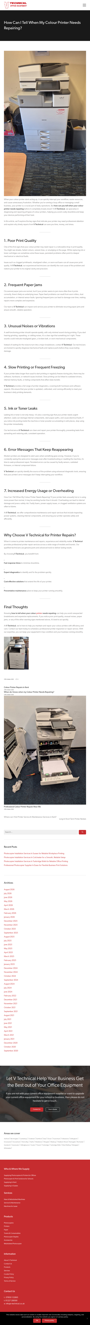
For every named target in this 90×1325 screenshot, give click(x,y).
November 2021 (10, 1004)
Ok (37, 1320)
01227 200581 (11, 1301)
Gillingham (73, 1139)
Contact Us (36, 1109)
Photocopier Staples (11, 1237)
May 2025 (8, 949)
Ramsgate (72, 1142)
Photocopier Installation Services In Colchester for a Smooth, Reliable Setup (35, 858)
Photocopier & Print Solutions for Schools (18, 1179)
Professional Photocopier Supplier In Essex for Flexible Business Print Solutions (36, 865)
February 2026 (10, 913)
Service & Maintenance (12, 1203)
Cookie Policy (9, 1274)
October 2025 (10, 929)
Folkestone (65, 1139)
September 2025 (11, 933)
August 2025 (9, 937)
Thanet (38, 1145)
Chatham (32, 1139)
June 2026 (8, 898)
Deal (44, 1139)
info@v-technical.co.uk (15, 1304)
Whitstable (7, 1148)
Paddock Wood (63, 1142)
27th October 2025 (9, 679)
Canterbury (23, 1139)
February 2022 (10, 996)
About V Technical (10, 1260)
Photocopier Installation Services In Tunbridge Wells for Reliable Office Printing (36, 862)
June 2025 (8, 945)
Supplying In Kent (10, 1182)
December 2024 (10, 968)
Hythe (32, 1142)
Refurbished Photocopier (13, 1244)
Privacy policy (49, 1320)
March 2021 (9, 1035)
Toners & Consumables (12, 1233)
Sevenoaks (15, 1145)
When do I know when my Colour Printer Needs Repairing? (29, 692)
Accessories (8, 1240)
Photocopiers (9, 1223)
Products (7, 1267)
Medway (53, 1142)
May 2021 (8, 1027)
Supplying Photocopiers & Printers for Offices (20, 1175)
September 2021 (11, 1012)
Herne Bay (25, 1142)
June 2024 (8, 992)
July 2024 (8, 988)
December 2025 (10, 921)
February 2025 (10, 960)
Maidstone (38, 1142)
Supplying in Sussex (11, 1186)
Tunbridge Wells (55, 1145)
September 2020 (11, 1051)
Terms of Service (9, 1281)
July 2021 (7, 1019)
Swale (33, 1145)
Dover (50, 1139)
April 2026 (8, 905)
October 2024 (10, 976)
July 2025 (8, 941)
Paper (6, 1230)
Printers (6, 1226)
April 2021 (8, 1031)
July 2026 (8, 894)
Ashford (6, 1139)
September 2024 (11, 980)
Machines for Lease (10, 1206)
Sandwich (7, 1145)
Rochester (80, 1142)
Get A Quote (53, 1109)
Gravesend (7, 1142)
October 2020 (10, 1047)
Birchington (14, 1139)
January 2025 (9, 964)
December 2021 (10, 1000)
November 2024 (11, 972)
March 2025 (9, 957)
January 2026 (9, 917)
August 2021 (9, 1016)
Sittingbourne (25, 1145)
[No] (87, 1318)
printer (39, 613)
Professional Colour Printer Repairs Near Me (22, 807)
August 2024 (9, 984)
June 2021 (8, 1023)
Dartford (39, 1139)
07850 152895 (12, 1298)
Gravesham (16, 1142)
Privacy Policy (9, 1277)
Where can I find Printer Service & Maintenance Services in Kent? (30, 817)
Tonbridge (45, 1145)
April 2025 (8, 953)
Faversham (56, 1139)
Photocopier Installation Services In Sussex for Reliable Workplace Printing (34, 854)
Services (7, 1271)
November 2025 (11, 925)
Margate (46, 1142)
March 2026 (9, 909)
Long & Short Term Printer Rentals (72, 819)
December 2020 (10, 1043)
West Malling (66, 1145)
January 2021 (9, 1039)
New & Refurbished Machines (14, 1199)
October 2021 (10, 1008)
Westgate (75, 1145)
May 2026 (8, 901)
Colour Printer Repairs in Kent (16, 687)
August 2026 (9, 890)
